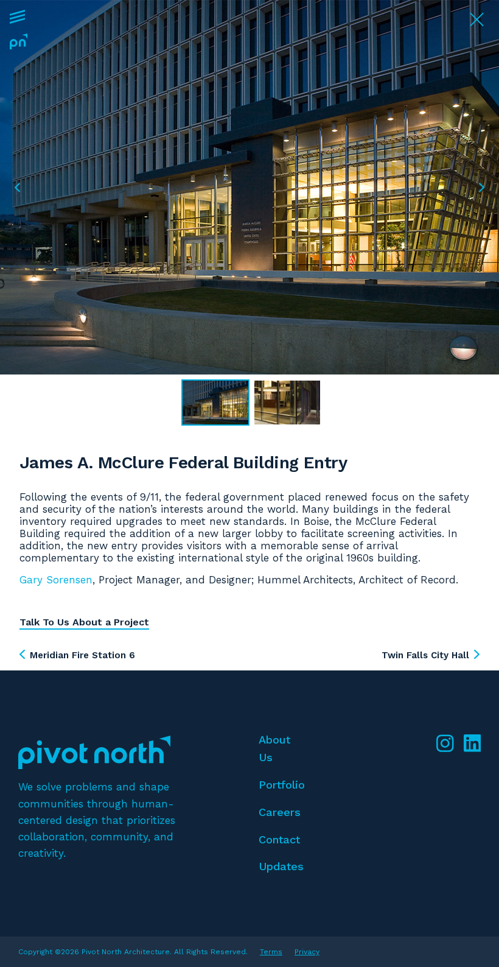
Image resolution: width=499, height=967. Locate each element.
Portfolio (282, 784)
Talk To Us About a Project (84, 622)
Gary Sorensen (55, 580)
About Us (274, 748)
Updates (281, 866)
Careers (280, 812)
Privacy (307, 952)
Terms (271, 952)
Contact (279, 839)
